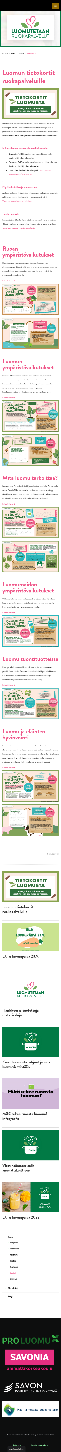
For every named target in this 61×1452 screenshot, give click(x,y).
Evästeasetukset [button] (16, 1449)
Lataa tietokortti (8, 280)
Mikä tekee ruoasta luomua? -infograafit (26, 1116)
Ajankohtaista (14, 1255)
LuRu (13, 53)
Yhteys (10, 1296)
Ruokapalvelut (14, 1243)
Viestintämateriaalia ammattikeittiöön (16, 201)
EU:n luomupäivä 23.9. (20, 956)
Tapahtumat (13, 1261)
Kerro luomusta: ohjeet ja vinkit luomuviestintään (27, 1064)
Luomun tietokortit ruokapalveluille (17, 909)
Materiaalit (13, 1273)
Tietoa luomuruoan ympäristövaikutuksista (18, 228)
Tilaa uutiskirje (13, 1288)
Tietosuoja (17, 1445)
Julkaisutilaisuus (14, 1249)
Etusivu (5, 53)
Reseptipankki (14, 1267)
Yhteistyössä (13, 1279)
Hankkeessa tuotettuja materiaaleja (20, 1012)
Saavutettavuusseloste (39, 1445)
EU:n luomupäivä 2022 (21, 1217)
